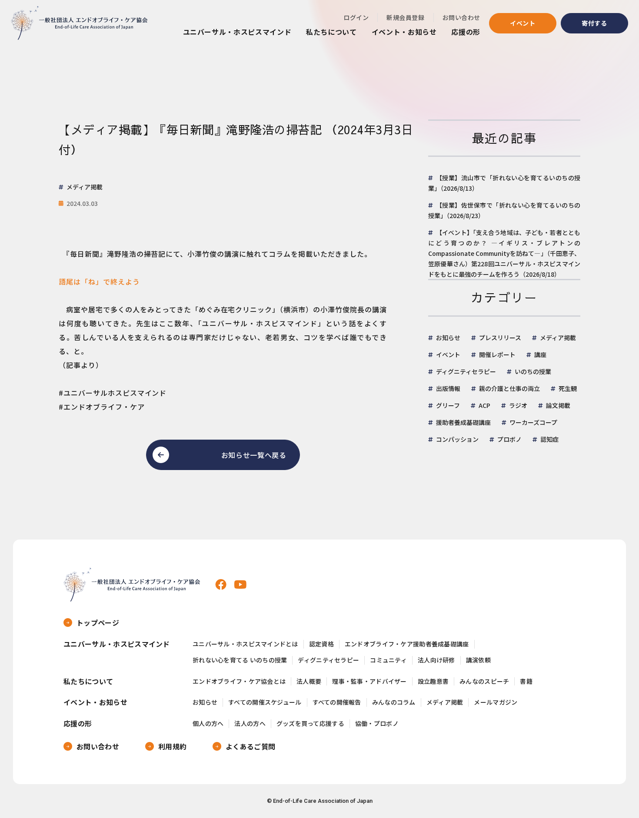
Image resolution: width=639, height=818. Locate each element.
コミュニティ (388, 660)
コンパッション (457, 439)
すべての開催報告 (337, 702)
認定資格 (321, 644)
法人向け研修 (436, 660)
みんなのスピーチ (484, 681)
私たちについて (331, 31)
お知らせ (448, 337)
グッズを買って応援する (310, 723)
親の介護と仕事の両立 (509, 388)
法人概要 (308, 681)
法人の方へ (249, 723)
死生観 (568, 388)
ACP (484, 405)
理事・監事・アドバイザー (369, 681)
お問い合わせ (461, 17)
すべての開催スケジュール (264, 702)
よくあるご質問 (250, 746)
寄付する (594, 23)
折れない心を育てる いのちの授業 (240, 660)
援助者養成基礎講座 (463, 422)
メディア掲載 (558, 337)
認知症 (549, 439)
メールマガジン (495, 702)
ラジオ (518, 405)
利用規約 (172, 746)
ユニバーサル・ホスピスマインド (237, 31)
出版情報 (448, 388)
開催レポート (497, 354)
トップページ (98, 622)
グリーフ (448, 405)
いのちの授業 (533, 371)
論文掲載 (558, 405)
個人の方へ (208, 723)
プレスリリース (500, 337)
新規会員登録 (405, 17)
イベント (523, 23)
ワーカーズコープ (533, 422)
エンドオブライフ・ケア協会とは (239, 681)
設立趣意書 (433, 681)
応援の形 (465, 31)
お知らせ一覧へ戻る (253, 455)
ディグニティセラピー (466, 371)
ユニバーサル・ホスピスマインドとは (245, 644)
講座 (540, 354)
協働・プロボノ (377, 723)
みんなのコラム (394, 702)
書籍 (526, 681)
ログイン (356, 17)
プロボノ (509, 439)
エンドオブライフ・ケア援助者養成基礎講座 (407, 644)
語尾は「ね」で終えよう (99, 281)
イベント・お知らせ (404, 31)
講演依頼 (478, 660)
